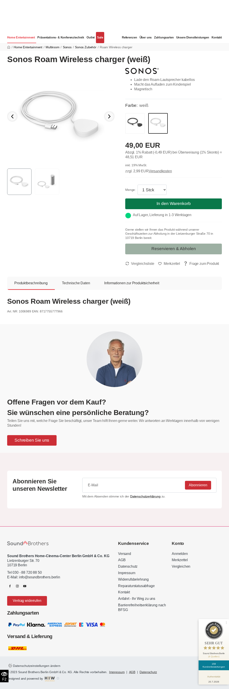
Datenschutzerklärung (145, 496)
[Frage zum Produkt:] (201, 263)
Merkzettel (180, 560)
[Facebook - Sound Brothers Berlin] (10, 586)
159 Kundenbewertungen (214, 665)
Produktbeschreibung (31, 283)
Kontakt (217, 37)
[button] (109, 116)
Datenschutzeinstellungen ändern (36, 666)
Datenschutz (128, 566)
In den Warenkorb (174, 203)
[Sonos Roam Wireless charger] (60, 116)
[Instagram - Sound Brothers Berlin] (17, 586)
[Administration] (58, 678)
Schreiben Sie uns (32, 440)
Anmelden (180, 554)
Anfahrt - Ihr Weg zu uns (136, 599)
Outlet (91, 37)
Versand (124, 554)
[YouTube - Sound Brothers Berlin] (25, 586)
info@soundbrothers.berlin (39, 577)
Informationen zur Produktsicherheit (131, 283)
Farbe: (131, 105)
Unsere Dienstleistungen (192, 37)
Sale (100, 37)
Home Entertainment (21, 37)
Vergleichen (181, 566)
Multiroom (52, 47)
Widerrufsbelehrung (133, 579)
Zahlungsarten (164, 37)
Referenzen (129, 37)
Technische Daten (76, 283)
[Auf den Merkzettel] (169, 264)
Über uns (146, 37)
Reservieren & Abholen (173, 248)
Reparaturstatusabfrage (136, 586)
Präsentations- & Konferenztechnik (60, 37)
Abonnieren (198, 485)
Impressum (126, 573)
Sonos (67, 47)
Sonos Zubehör (85, 47)
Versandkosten (160, 171)
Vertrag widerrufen (27, 601)
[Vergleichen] (139, 264)
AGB (122, 560)
